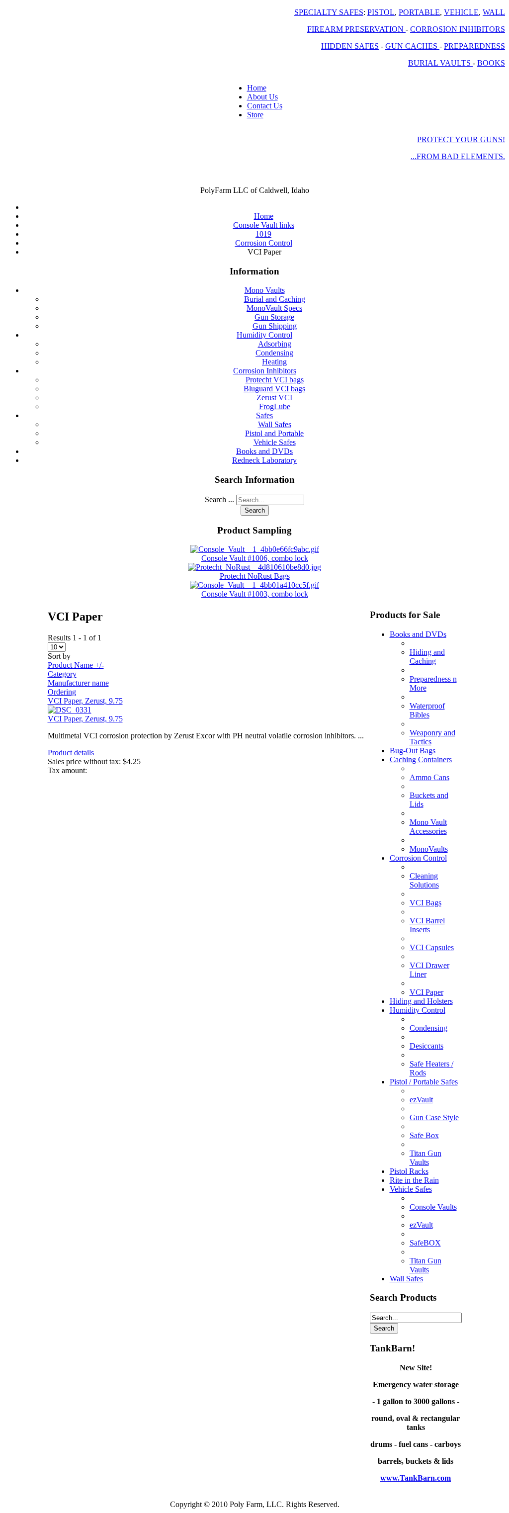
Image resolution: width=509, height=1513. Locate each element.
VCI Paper (426, 992)
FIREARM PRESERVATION (356, 29)
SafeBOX (425, 1243)
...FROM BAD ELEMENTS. (458, 156)
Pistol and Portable (274, 433)
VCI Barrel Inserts (427, 925)
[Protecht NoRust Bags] (254, 567)
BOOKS (491, 63)
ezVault (421, 1099)
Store (255, 114)
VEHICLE (461, 12)
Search (255, 510)
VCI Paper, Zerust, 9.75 (85, 701)
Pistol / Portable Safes (424, 1081)
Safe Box (424, 1135)
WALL (494, 12)
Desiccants (426, 1046)
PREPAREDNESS (474, 46)
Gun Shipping (275, 326)
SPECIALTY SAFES (328, 12)
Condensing (274, 353)
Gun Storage (274, 317)
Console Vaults (433, 1207)
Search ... (219, 499)
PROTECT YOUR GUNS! (461, 139)
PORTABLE (419, 12)
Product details (71, 752)
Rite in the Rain (414, 1180)
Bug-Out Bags (412, 750)
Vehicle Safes (275, 442)
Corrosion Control (418, 858)
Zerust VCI (274, 397)
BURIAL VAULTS (440, 63)
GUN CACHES (412, 46)
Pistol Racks (409, 1171)
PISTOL (381, 12)
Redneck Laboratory (264, 460)
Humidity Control (264, 335)
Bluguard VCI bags (274, 388)
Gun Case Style (434, 1117)
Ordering (62, 692)
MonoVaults (429, 849)
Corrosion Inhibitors (264, 370)
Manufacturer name (78, 683)
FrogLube (274, 406)
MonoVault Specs (274, 308)
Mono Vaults (265, 290)
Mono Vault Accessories (428, 826)
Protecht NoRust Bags (255, 576)
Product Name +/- (76, 665)
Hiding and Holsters (421, 1001)
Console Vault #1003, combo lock (254, 594)
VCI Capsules (432, 947)
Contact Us (264, 105)
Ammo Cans (429, 777)
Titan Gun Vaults (425, 1157)
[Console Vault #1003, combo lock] (254, 585)
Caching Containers (421, 759)
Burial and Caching (274, 299)
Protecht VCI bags (275, 379)
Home (256, 88)
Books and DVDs (264, 451)
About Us (262, 96)
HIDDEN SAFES (350, 46)
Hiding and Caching (427, 656)
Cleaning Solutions (424, 880)
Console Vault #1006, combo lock (254, 558)
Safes (264, 415)
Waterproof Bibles (427, 710)
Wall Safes (274, 424)
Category (62, 674)
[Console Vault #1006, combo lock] (254, 549)
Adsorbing (274, 344)
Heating (274, 361)
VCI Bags (425, 902)
